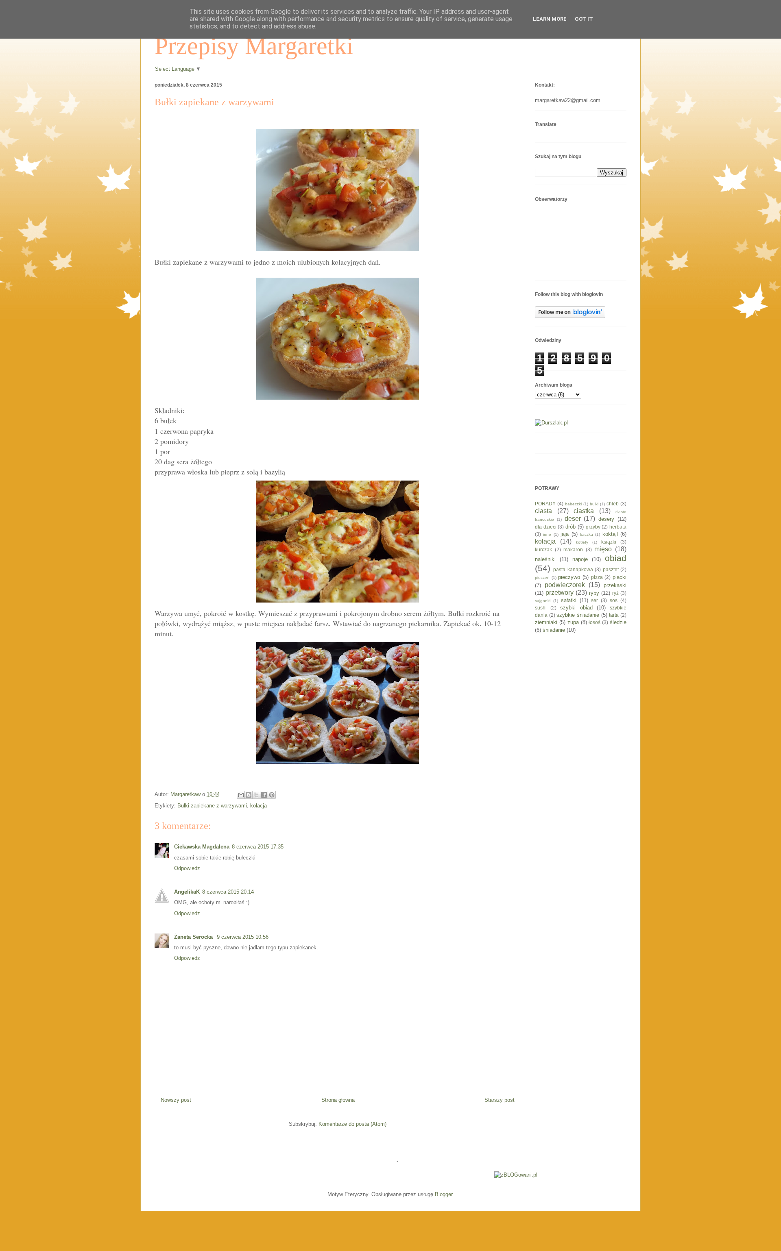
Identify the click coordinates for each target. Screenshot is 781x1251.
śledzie (618, 622)
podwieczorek (565, 584)
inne (547, 534)
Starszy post (499, 1100)
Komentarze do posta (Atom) (352, 1124)
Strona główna (338, 1100)
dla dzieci (545, 526)
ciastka (584, 510)
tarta (614, 615)
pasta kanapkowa (573, 569)
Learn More (550, 19)
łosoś (594, 622)
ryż (615, 593)
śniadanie (554, 630)
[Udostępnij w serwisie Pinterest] (272, 795)
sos (613, 600)
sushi (541, 607)
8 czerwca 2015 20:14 (228, 892)
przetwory (559, 592)
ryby (594, 593)
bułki (594, 504)
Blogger (443, 1194)
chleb (612, 503)
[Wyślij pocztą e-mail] (241, 795)
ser (594, 600)
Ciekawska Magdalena (201, 847)
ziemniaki (546, 622)
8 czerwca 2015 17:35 (258, 847)
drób (570, 527)
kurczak (543, 549)
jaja (565, 534)
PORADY (545, 503)
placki (619, 577)
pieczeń (542, 577)
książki (608, 541)
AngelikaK (187, 892)
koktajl (610, 534)
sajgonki (542, 600)
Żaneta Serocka (194, 937)
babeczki (573, 504)
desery (606, 519)
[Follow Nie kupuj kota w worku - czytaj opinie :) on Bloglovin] (570, 316)
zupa (573, 622)
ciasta (543, 510)
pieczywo (569, 577)
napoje (580, 559)
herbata (617, 526)
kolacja (258, 806)
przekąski (615, 585)
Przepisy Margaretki (254, 46)
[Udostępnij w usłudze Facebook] (264, 795)
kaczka (586, 534)
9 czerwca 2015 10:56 (242, 937)
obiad (615, 558)
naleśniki (545, 559)
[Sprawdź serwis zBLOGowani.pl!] (515, 1175)
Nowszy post (176, 1100)
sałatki (568, 600)
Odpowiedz (187, 868)
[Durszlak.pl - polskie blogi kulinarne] (551, 423)
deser (573, 518)
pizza (597, 577)
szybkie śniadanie (577, 615)
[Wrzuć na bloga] (248, 795)
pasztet (611, 569)
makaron (573, 549)
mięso (603, 549)
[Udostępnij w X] (256, 795)
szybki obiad (576, 608)
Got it (584, 19)
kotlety (582, 542)
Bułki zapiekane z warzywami (212, 806)
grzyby (593, 526)
